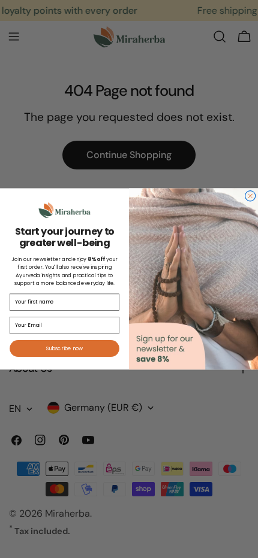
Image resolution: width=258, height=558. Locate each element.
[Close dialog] (250, 196)
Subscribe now (64, 348)
